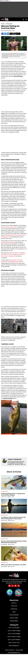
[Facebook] (9, 585)
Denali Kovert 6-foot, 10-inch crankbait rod (13, 255)
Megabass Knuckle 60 (16, 261)
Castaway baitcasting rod (8, 242)
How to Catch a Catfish (14, 636)
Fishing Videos (14, 621)
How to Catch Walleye (14, 639)
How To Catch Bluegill (14, 633)
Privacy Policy (19, 650)
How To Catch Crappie (14, 630)
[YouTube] (15, 585)
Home (2, 24)
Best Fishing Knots (14, 645)
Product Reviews (14, 615)
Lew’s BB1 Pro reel (16, 253)
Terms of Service (9, 650)
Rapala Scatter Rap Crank (14, 235)
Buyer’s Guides (14, 618)
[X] (12, 585)
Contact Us (14, 606)
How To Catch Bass (14, 627)
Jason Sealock (14, 459)
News (14, 612)
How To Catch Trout (14, 642)
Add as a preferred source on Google (15, 34)
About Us (14, 603)
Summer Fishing (4, 491)
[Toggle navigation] (26, 19)
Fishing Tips (9, 24)
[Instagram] (18, 585)
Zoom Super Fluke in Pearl (10, 227)
